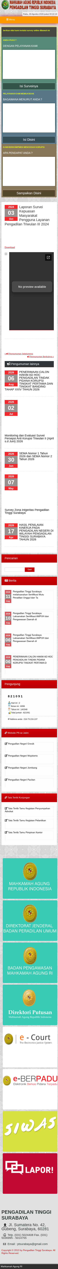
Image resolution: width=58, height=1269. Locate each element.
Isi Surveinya (29, 86)
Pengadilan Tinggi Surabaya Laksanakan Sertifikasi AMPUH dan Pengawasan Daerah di (31, 616)
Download (10, 247)
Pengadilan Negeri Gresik (20, 743)
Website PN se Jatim (18, 733)
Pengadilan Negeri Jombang (22, 767)
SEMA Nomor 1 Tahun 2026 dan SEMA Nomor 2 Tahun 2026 (35, 456)
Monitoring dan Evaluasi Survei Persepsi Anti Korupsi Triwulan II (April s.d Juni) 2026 (29, 438)
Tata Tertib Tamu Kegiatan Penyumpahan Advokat (27, 810)
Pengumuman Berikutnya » (41, 357)
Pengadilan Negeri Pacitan (21, 779)
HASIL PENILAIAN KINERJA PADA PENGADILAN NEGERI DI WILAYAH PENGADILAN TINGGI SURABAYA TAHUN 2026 (36, 532)
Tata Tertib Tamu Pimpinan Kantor (25, 832)
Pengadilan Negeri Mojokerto (22, 755)
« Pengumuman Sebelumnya (19, 354)
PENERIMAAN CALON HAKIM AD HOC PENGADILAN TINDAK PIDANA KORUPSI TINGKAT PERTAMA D (33, 659)
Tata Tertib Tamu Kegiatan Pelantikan (26, 820)
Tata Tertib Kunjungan (18, 797)
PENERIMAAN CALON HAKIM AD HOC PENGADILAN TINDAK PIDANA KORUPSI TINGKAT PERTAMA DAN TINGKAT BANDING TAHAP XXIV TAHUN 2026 (29, 380)
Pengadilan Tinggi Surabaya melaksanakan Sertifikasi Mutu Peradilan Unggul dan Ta (28, 594)
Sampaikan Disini (29, 193)
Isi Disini (29, 139)
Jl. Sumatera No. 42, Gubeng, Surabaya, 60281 (25, 1226)
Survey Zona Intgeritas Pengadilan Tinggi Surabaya (27, 511)
